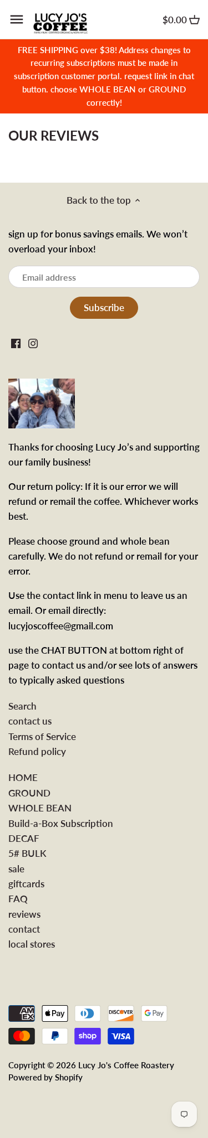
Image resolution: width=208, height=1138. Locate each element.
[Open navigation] (16, 19)
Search (22, 706)
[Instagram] (33, 342)
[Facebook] (16, 342)
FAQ (18, 898)
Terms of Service (42, 736)
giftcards (26, 883)
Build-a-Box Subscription (60, 823)
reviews (24, 914)
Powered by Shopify (45, 1077)
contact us (30, 721)
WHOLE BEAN (40, 808)
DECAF (23, 838)
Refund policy (37, 751)
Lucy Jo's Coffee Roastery (126, 1065)
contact (24, 929)
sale (16, 869)
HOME (23, 777)
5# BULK (27, 853)
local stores (31, 944)
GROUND (29, 793)
